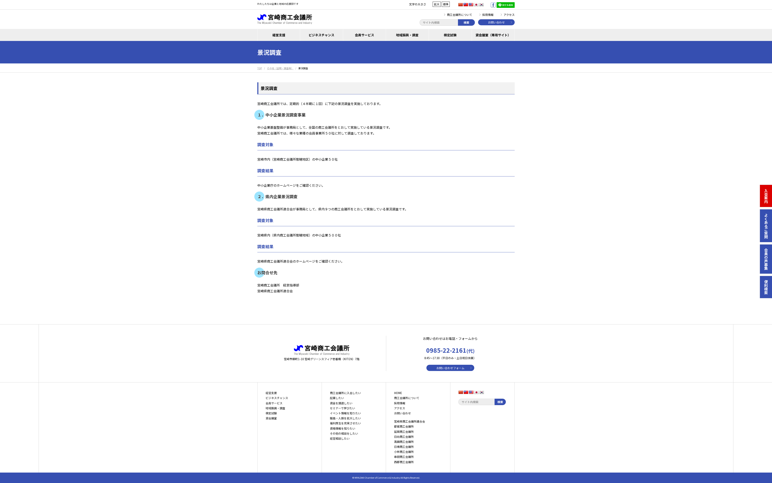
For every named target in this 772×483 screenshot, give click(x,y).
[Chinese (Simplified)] (460, 5)
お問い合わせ (496, 22)
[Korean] (481, 5)
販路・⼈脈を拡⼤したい (345, 418)
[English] (471, 5)
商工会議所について (459, 14)
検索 (466, 22)
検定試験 (450, 35)
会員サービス (364, 35)
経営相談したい (340, 438)
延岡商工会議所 (404, 432)
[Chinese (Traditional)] (465, 5)
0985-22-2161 (450, 350)
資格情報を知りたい (342, 428)
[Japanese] (476, 5)
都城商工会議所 (404, 426)
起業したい (337, 398)
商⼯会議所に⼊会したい (345, 393)
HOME (398, 393)
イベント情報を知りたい (345, 413)
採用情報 (488, 14)
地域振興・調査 (407, 35)
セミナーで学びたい (342, 408)
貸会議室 (271, 418)
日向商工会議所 (404, 437)
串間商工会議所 (404, 457)
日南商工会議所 (404, 447)
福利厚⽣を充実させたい (345, 423)
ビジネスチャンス (321, 35)
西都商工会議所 (404, 462)
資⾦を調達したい (341, 403)
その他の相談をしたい (344, 433)
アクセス (509, 14)
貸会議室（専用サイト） (493, 35)
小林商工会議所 (404, 452)
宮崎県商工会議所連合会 (409, 421)
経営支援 (278, 35)
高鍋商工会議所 (404, 442)
